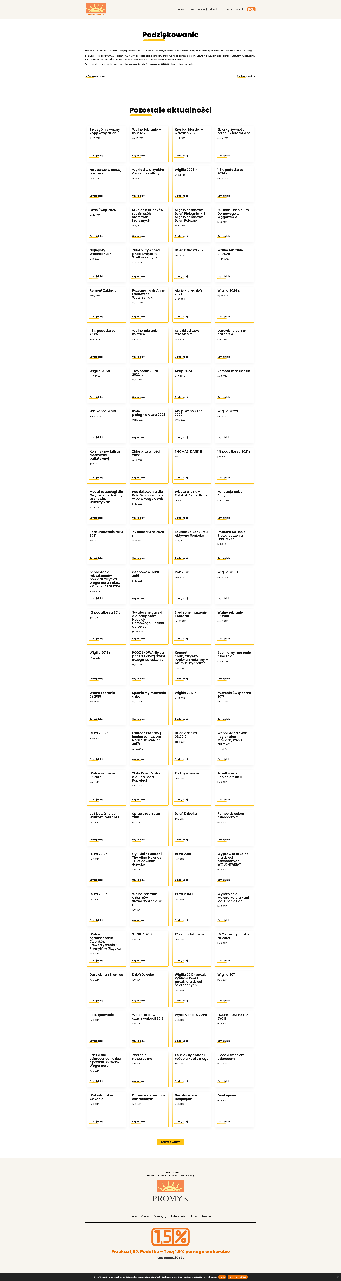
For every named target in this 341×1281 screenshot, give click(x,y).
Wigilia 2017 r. (185, 693)
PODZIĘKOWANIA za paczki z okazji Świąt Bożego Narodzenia (148, 656)
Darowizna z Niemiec (106, 974)
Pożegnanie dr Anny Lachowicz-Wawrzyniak (148, 294)
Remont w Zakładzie (233, 371)
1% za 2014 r (184, 894)
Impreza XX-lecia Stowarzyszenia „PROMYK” (231, 535)
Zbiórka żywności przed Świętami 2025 (234, 131)
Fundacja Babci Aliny (230, 493)
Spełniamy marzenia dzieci (149, 695)
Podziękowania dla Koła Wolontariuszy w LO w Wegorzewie (148, 495)
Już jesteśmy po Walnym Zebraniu (104, 815)
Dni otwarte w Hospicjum (186, 1097)
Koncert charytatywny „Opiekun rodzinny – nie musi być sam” (191, 657)
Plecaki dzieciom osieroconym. (231, 1057)
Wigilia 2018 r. (100, 652)
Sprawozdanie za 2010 (146, 815)
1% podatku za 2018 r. (106, 612)
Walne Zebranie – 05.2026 (146, 131)
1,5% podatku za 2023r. (103, 332)
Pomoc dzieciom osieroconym (230, 815)
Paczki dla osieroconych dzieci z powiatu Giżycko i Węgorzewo (106, 1060)
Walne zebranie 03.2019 (230, 614)
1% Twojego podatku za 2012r (233, 936)
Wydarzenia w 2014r (191, 1015)
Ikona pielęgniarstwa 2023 (148, 413)
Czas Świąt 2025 (103, 210)
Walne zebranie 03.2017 (102, 775)
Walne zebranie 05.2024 (145, 332)
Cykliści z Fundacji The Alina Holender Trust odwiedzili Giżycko (147, 859)
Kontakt (240, 9)
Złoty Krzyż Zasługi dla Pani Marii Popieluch (147, 777)
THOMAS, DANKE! (188, 451)
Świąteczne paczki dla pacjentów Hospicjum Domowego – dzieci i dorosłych (148, 619)
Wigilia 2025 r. (186, 170)
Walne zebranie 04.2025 (230, 252)
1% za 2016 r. (99, 733)
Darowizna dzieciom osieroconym (148, 1097)
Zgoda (222, 1277)
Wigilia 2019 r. (228, 572)
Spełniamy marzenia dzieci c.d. (234, 654)
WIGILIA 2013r (143, 934)
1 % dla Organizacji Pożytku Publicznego (191, 1057)
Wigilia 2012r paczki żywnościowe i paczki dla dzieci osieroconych (190, 979)
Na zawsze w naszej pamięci (105, 171)
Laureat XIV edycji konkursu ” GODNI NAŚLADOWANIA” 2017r (147, 738)
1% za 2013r (98, 894)
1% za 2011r (183, 854)
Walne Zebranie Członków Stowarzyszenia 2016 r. (148, 899)
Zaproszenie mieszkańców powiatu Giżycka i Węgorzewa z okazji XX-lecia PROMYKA (105, 579)
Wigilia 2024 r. (228, 290)
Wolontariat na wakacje (102, 1097)
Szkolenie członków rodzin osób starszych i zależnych (147, 215)
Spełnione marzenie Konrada (191, 614)
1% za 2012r (98, 854)
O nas (191, 9)
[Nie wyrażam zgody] (337, 1277)
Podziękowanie (102, 1015)
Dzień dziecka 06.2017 (186, 735)
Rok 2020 (182, 572)
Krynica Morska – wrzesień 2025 (189, 131)
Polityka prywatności (238, 1277)
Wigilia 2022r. (228, 411)
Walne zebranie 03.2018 (102, 695)
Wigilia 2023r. (100, 371)
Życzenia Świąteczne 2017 (234, 695)
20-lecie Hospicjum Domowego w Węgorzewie (233, 213)
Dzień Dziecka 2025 (190, 250)
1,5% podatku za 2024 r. (230, 171)
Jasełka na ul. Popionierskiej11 (229, 775)
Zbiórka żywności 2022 (146, 453)
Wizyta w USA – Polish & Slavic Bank (191, 493)
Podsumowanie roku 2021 (106, 534)
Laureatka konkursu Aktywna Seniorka (191, 534)
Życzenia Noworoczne (142, 1057)
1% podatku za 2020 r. (148, 534)
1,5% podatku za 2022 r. (145, 373)
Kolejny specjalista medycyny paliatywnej (105, 455)
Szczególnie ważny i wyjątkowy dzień (105, 131)
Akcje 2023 (183, 371)
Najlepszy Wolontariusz (100, 252)
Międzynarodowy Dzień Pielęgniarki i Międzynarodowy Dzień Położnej (190, 215)
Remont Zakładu (103, 290)
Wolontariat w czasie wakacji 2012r (148, 1016)
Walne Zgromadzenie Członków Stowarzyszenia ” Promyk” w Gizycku (105, 941)
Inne (227, 9)
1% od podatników (189, 934)
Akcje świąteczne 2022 (188, 413)
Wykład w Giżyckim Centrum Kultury (148, 171)
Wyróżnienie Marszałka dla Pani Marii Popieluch (233, 897)
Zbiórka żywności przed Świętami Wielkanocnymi (146, 253)
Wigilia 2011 (226, 974)
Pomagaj (202, 9)
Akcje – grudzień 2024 (188, 292)
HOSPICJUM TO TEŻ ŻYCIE (232, 1016)
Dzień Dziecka (143, 974)
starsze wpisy (170, 1142)
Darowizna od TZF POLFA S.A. (231, 332)
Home (181, 9)
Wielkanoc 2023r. (103, 411)
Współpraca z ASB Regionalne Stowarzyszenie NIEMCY (232, 738)
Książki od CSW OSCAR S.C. (187, 332)
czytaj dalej (96, 155)
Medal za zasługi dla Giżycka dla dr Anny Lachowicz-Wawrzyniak (106, 496)
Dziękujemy (226, 1095)
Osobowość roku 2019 (145, 574)
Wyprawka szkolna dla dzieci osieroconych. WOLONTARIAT (233, 859)
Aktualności (216, 9)
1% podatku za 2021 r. (234, 451)
